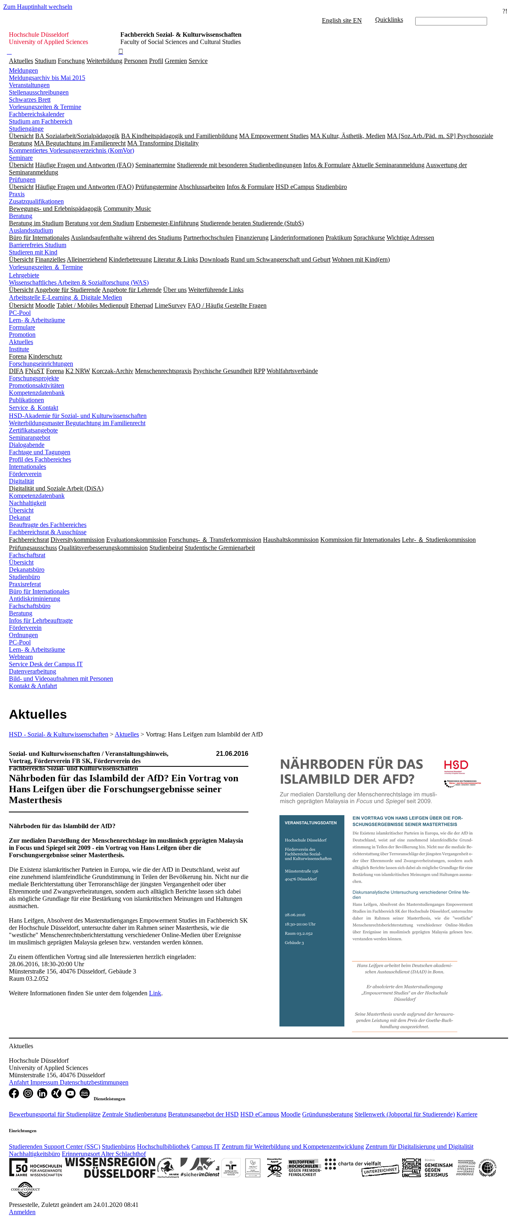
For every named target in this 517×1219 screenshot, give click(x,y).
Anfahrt (19, 1082)
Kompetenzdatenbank (37, 392)
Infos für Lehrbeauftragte (41, 620)
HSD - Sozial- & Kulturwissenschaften (58, 734)
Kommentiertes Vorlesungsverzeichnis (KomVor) (71, 150)
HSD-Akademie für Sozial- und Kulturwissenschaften (78, 415)
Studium (45, 60)
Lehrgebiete (24, 275)
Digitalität (21, 481)
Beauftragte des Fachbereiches (47, 524)
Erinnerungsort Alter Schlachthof (104, 1153)
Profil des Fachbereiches (40, 459)
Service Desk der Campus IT (46, 664)
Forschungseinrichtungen (41, 363)
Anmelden (22, 1212)
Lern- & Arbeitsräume (37, 320)
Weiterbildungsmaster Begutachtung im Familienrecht (77, 423)
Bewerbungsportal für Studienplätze (55, 1114)
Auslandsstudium (31, 230)
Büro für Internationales (39, 591)
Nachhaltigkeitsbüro (34, 1153)
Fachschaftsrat (27, 555)
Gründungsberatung (327, 1114)
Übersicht (21, 510)
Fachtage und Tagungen (39, 452)
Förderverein (25, 473)
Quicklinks (389, 19)
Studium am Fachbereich (40, 121)
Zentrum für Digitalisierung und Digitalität (419, 1146)
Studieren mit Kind (33, 252)
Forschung (71, 60)
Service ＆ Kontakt (33, 407)
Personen (135, 60)
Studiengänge (26, 128)
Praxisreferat (25, 584)
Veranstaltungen (29, 85)
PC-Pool (20, 312)
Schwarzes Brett (29, 99)
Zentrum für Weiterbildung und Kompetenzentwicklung (293, 1146)
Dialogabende (26, 444)
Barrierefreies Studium (37, 244)
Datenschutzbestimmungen (94, 1082)
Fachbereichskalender (36, 114)
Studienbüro (24, 576)
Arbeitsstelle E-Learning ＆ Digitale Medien (65, 297)
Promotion (22, 334)
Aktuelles (21, 60)
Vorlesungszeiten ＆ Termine (46, 267)
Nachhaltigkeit (27, 502)
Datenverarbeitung (32, 671)
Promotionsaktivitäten (36, 385)
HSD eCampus (259, 1114)
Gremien (176, 60)
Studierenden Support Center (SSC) (54, 1146)
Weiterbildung (104, 60)
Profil (156, 60)
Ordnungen (23, 635)
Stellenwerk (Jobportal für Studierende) (405, 1114)
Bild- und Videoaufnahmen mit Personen (61, 678)
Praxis (17, 194)
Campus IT (205, 1146)
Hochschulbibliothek (163, 1146)
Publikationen (26, 400)
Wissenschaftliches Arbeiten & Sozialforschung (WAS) (79, 282)
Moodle (291, 1114)
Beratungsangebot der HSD (203, 1114)
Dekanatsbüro (26, 569)
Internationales (27, 466)
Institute (19, 349)
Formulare (22, 327)
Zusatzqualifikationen (36, 201)
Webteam (21, 656)
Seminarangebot (29, 437)
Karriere (466, 1114)
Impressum (45, 1082)
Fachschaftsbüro (29, 605)
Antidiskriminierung (34, 598)
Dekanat (19, 517)
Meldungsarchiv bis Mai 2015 (47, 77)
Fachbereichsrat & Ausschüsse (47, 532)
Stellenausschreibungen (39, 92)
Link (155, 993)
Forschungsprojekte (34, 378)
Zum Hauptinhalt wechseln (37, 6)
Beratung (20, 215)
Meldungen (23, 70)
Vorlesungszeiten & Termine (45, 106)
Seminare (21, 157)
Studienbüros (118, 1146)
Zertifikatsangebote (33, 430)
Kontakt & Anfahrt (33, 685)
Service (198, 60)
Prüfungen (22, 179)
